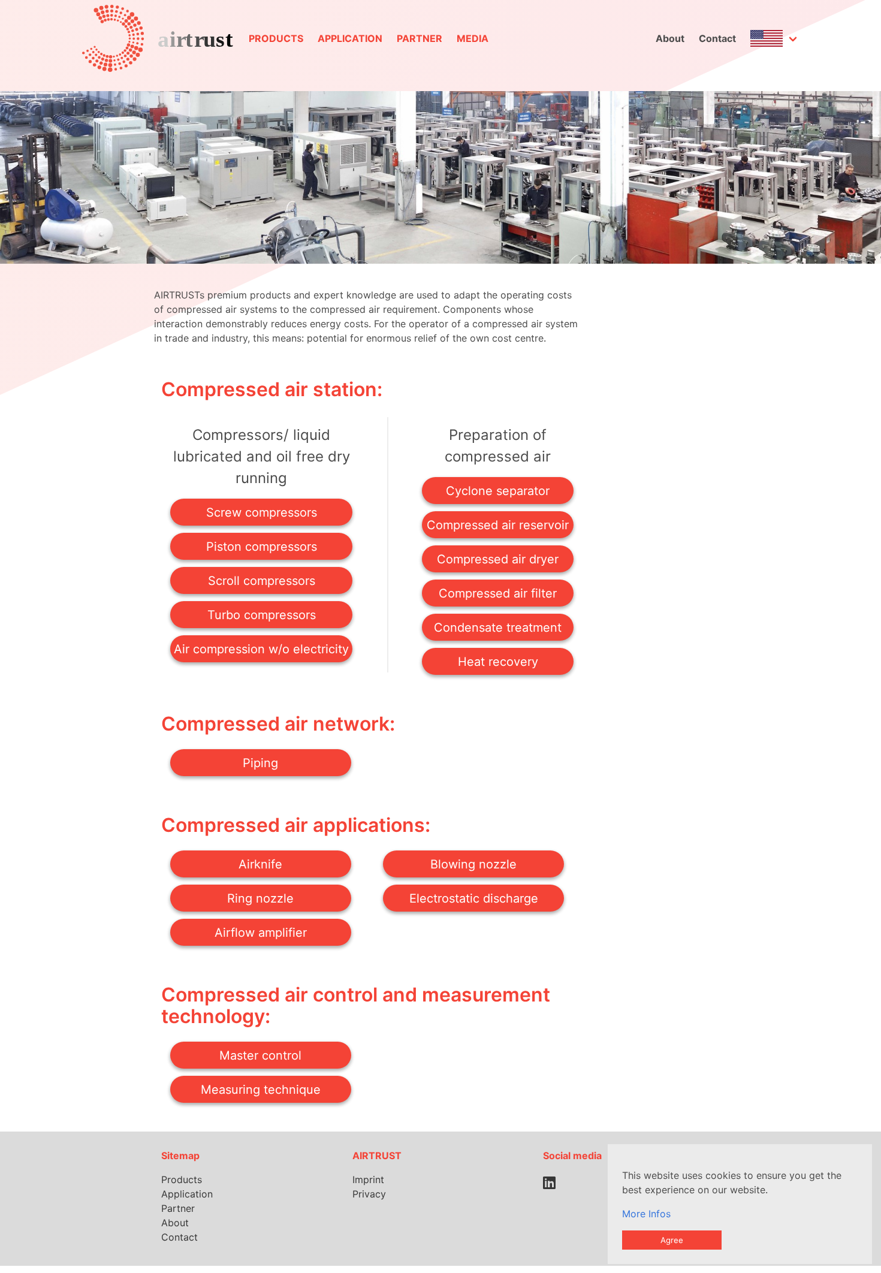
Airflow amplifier (261, 932)
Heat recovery (498, 661)
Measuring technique (261, 1089)
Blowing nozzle (473, 864)
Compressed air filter (498, 593)
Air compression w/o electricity (261, 649)
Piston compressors (261, 546)
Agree (671, 1240)
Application (350, 38)
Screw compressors (261, 512)
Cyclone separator (498, 491)
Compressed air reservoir (498, 525)
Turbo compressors (261, 615)
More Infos (646, 1214)
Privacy (369, 1194)
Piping (260, 763)
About (670, 38)
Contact (717, 38)
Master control (260, 1055)
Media (472, 38)
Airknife (260, 864)
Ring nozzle (260, 898)
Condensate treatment (498, 627)
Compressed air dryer (498, 559)
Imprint (368, 1179)
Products (276, 38)
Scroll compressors (261, 581)
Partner (419, 38)
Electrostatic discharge (473, 898)
